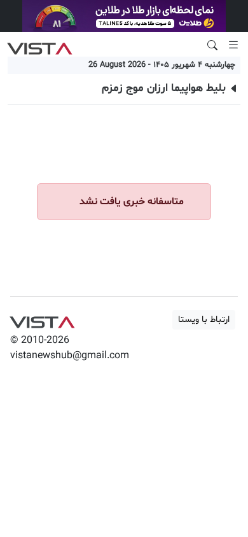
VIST (40, 45)
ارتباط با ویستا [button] (204, 320)
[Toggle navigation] (233, 45)
